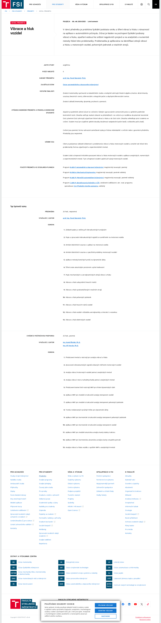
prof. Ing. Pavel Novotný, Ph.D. (74, 78)
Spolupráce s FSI (106, 4)
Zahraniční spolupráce (104, 487)
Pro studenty (58, 4)
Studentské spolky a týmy (48, 503)
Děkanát (128, 495)
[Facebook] (123, 604)
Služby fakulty (101, 495)
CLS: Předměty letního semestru (86, 186)
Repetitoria (43, 544)
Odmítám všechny (105, 611)
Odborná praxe (44, 499)
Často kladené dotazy (18, 495)
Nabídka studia (15, 480)
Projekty (71, 499)
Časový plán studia (46, 487)
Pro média (129, 529)
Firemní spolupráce (103, 476)
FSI (6, 11)
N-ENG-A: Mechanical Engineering (83, 172)
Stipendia (42, 510)
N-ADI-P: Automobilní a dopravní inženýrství (86, 167)
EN (156, 4)
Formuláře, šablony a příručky (50, 518)
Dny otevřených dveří (18, 499)
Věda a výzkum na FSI (76, 476)
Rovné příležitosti (131, 518)
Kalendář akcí (130, 480)
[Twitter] (141, 604)
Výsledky (71, 503)
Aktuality (128, 476)
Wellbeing (42, 529)
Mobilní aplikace (16, 503)
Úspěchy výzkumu (74, 480)
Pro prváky (43, 491)
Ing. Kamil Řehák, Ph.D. (71, 342)
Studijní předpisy (45, 484)
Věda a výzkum (81, 4)
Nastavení (106, 616)
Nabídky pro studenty (47, 506)
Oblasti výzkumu (74, 484)
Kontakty (13, 528)
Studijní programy (45, 480)
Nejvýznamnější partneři (105, 484)
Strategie (128, 510)
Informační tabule (131, 506)
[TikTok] (148, 604)
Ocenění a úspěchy (132, 484)
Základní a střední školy (105, 491)
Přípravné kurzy (16, 506)
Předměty (30, 11)
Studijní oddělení (45, 540)
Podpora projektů (74, 491)
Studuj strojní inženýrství (19, 476)
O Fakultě (129, 4)
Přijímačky (14, 487)
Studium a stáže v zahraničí (49, 495)
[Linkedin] (129, 604)
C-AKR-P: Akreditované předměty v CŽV (84, 183)
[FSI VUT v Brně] (13, 4)
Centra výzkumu (74, 487)
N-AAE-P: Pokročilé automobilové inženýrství (87, 178)
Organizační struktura (133, 491)
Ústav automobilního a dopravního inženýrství (80, 85)
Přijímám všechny (105, 605)
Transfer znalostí (74, 495)
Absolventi (129, 487)
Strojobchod (129, 503)
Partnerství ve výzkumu (105, 480)
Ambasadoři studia (17, 484)
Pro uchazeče (35, 4)
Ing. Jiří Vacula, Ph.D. (70, 346)
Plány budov (129, 526)
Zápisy (12, 491)
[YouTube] (135, 604)
